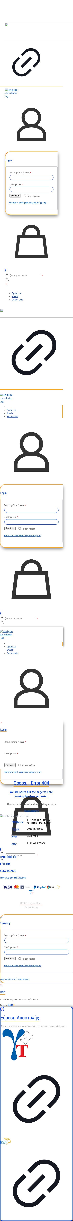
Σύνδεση (15, 195)
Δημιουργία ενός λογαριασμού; (14, 979)
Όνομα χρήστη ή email (20, 172)
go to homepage (31, 810)
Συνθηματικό (16, 184)
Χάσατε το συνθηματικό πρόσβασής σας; (28, 202)
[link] (26, 54)
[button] (22, 857)
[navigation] (36, 995)
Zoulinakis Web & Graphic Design (31, 911)
